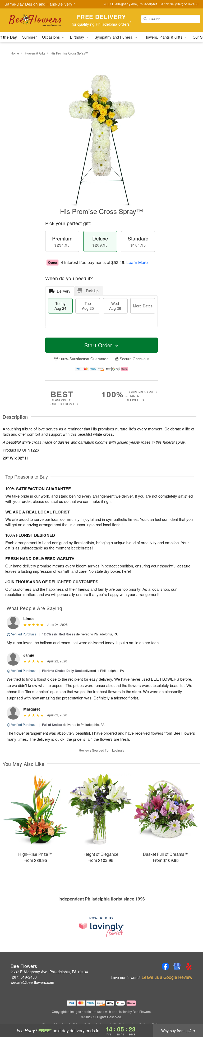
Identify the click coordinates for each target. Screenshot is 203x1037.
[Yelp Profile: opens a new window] (188, 966)
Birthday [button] (77, 37)
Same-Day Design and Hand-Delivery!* (39, 4)
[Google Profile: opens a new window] (177, 966)
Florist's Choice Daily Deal (62, 670)
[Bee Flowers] (35, 20)
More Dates (143, 305)
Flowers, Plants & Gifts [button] (163, 37)
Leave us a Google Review (167, 977)
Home (15, 53)
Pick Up (92, 290)
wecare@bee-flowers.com (32, 982)
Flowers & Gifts (35, 53)
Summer (29, 37)
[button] (189, 1014)
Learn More (137, 262)
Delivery (63, 291)
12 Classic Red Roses (58, 634)
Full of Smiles (52, 724)
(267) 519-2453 (24, 977)
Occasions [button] (51, 37)
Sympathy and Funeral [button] (115, 37)
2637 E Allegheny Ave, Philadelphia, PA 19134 (49, 971)
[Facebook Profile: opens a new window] (165, 966)
